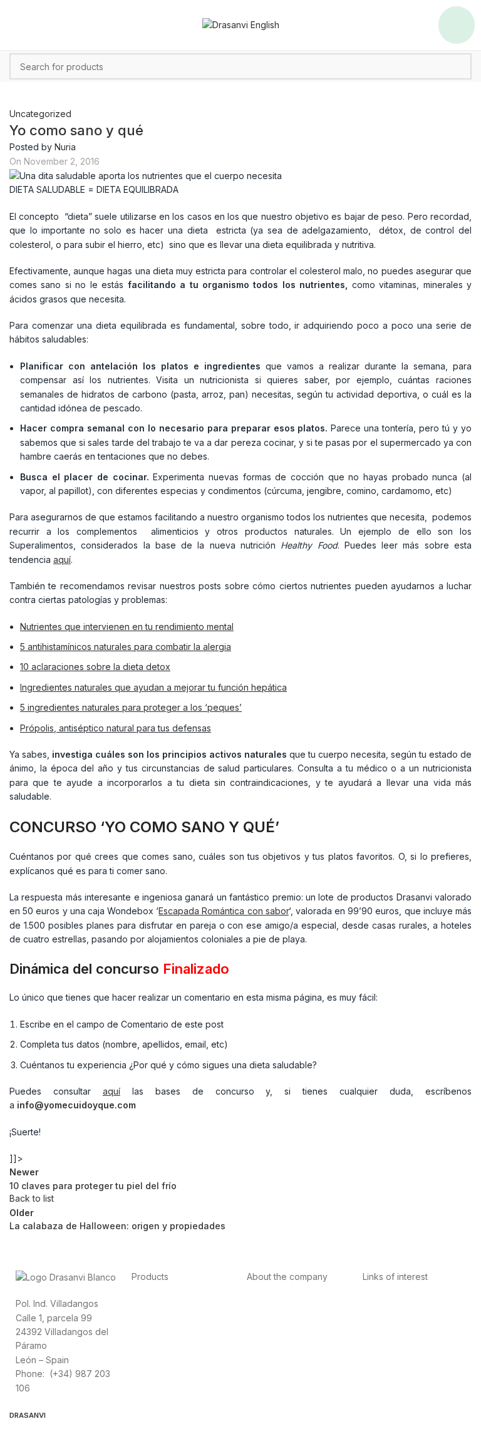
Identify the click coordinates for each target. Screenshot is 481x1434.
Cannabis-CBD (162, 1359)
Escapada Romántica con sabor (223, 910)
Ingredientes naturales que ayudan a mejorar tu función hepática (153, 687)
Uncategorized (40, 113)
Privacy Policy (392, 1302)
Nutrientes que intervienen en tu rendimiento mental (127, 626)
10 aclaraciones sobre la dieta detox (95, 666)
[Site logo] (240, 24)
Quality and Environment (412, 1359)
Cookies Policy (394, 1344)
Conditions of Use (400, 1317)
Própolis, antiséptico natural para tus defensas (115, 728)
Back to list (31, 1198)
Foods (144, 1302)
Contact (263, 1331)
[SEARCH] (458, 66)
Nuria (65, 147)
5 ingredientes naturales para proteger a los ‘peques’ (131, 707)
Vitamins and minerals (176, 1344)
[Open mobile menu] (456, 25)
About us (265, 1302)
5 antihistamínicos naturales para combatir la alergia (125, 646)
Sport (143, 1317)
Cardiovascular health (176, 1331)
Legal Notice (389, 1331)
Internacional (273, 1317)
